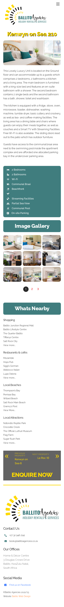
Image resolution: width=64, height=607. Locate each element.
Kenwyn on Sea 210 (32, 34)
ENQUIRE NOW (32, 474)
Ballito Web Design (21, 596)
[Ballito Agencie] (25, 25)
